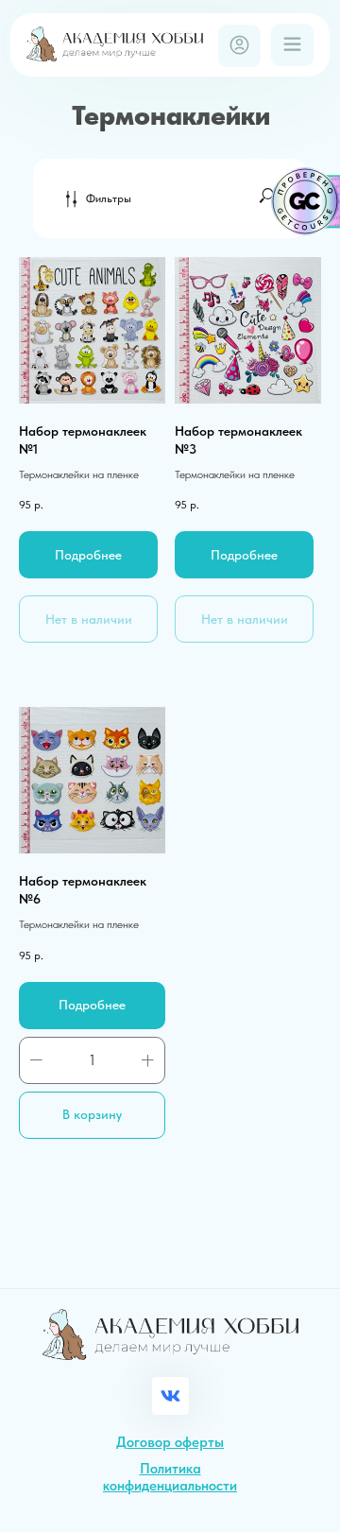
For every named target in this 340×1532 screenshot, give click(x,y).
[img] (114, 43)
